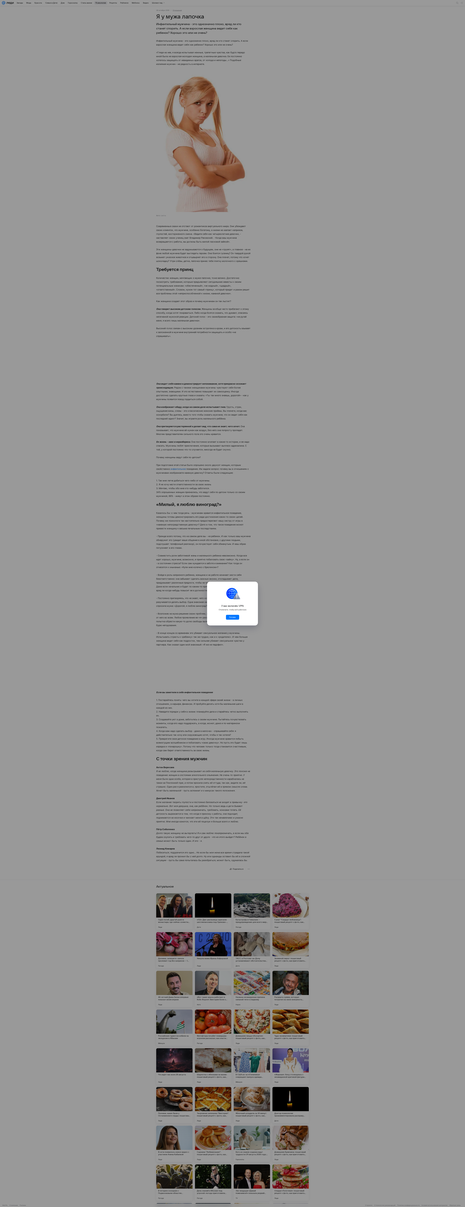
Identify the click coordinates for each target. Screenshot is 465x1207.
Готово (232, 617)
